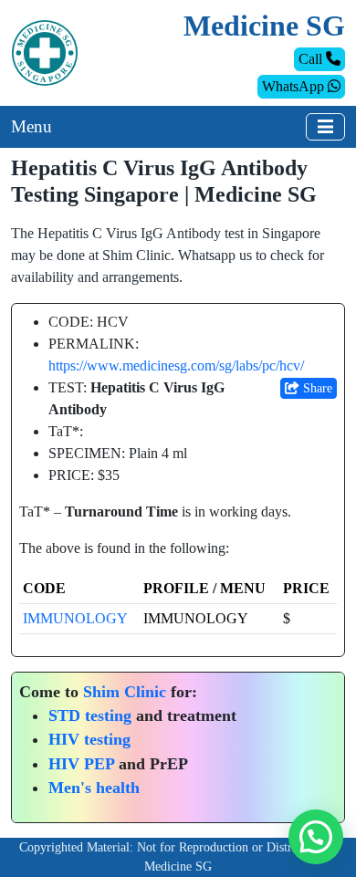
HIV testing (89, 739)
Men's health (94, 787)
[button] (315, 836)
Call (312, 59)
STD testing (89, 715)
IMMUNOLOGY (75, 618)
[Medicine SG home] (45, 51)
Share (315, 388)
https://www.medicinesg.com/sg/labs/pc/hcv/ (176, 365)
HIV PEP (81, 764)
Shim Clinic (124, 692)
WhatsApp (295, 86)
